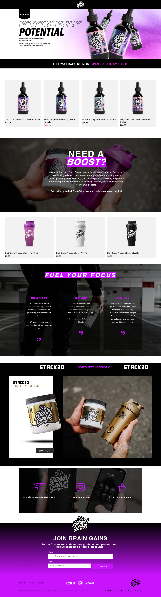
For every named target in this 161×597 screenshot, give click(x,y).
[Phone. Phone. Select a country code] (52, 556)
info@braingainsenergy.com (39, 497)
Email (51, 561)
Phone (51, 552)
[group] (80, 103)
